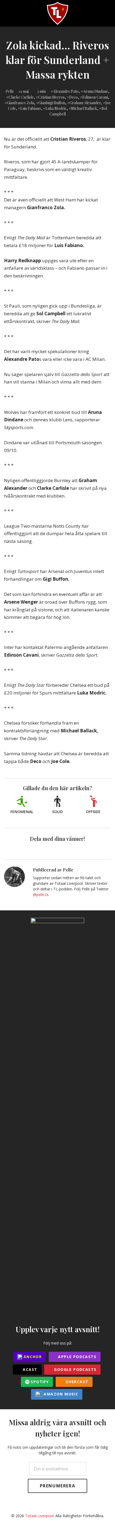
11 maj (24, 91)
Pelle (10, 91)
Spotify (39, 1381)
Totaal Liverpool (39, 1515)
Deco (73, 97)
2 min (41, 91)
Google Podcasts (74, 1369)
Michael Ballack (84, 108)
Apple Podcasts (76, 1356)
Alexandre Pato (66, 91)
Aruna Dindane (95, 91)
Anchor (32, 1356)
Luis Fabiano (30, 108)
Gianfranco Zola (20, 102)
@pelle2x (40, 894)
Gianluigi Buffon (52, 102)
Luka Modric (56, 108)
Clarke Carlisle (21, 97)
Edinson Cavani (95, 97)
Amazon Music (60, 1393)
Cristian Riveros (51, 97)
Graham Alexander (85, 102)
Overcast (76, 1381)
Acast (29, 1369)
